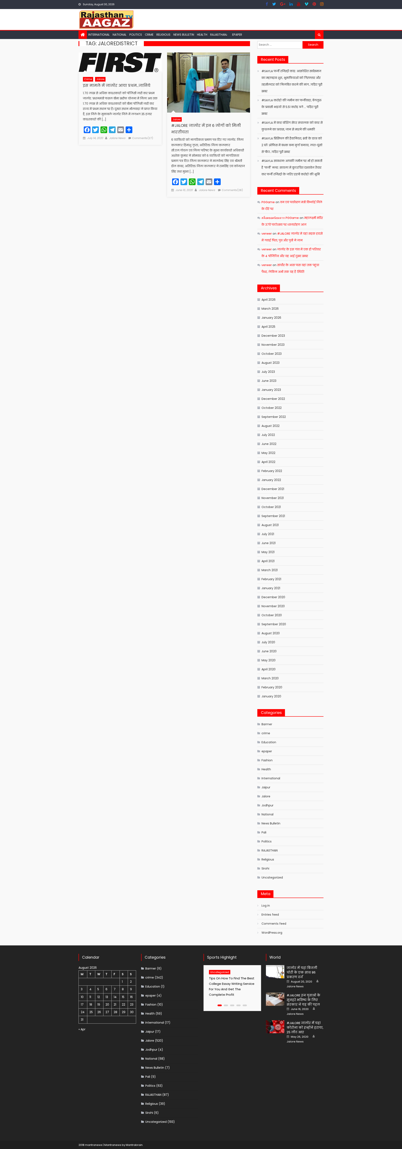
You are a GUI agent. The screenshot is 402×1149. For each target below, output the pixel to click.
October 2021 (271, 507)
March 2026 (270, 309)
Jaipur (266, 787)
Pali (264, 832)
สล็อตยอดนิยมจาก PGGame (280, 218)
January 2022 (271, 480)
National (119, 34)
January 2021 (271, 588)
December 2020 (273, 597)
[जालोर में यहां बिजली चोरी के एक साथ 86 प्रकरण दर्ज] (275, 971)
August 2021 (270, 525)
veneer (267, 233)
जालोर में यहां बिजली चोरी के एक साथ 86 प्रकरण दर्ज (302, 972)
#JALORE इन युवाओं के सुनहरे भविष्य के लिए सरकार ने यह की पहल (303, 1000)
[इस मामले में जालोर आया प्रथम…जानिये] (120, 62)
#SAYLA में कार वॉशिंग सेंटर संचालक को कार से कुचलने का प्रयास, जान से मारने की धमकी (292, 126)
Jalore (100, 79)
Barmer (267, 724)
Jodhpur (267, 805)
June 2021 (269, 543)
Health (202, 34)
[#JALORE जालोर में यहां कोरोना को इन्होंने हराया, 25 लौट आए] (275, 1026)
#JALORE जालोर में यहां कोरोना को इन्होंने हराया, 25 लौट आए (305, 1027)
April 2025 (268, 327)
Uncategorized (272, 877)
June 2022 (269, 444)
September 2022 (274, 417)
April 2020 (269, 669)
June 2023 (269, 381)
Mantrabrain (134, 1145)
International (99, 34)
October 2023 (272, 354)
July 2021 (268, 534)
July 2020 (268, 642)
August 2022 (271, 426)
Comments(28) (232, 190)
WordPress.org (272, 933)
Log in (266, 905)
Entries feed (270, 914)
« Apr (82, 1029)
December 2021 (273, 489)
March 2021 (270, 570)
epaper (267, 751)
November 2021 (273, 498)
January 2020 (271, 696)
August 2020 (271, 633)
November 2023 (273, 345)
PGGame (268, 202)
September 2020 (274, 624)
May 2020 (269, 660)
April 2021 (268, 561)
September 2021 (273, 516)
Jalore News (117, 138)
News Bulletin (183, 34)
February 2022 (272, 471)
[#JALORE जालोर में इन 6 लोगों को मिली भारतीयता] (208, 82)
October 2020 (272, 615)
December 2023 (273, 336)
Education (269, 742)
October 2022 (272, 408)
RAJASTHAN (218, 34)
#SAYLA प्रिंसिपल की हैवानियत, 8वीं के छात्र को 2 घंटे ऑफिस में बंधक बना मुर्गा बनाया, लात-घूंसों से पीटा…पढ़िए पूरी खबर (292, 145)
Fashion (267, 760)
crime (149, 34)
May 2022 (268, 453)
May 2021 (268, 552)
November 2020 (273, 606)
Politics (135, 34)
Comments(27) (142, 138)
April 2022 (268, 462)
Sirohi (265, 868)
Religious (163, 34)
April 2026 (269, 300)
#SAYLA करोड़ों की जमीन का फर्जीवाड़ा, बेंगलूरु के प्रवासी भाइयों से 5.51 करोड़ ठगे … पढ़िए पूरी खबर (292, 107)
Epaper (237, 34)
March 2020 (270, 678)
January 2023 (271, 390)
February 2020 (272, 687)
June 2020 (269, 651)
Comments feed (274, 924)
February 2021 (271, 579)
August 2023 (271, 363)
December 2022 (273, 399)
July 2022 (268, 435)
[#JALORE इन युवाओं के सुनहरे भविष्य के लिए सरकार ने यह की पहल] (275, 999)
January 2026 (271, 318)
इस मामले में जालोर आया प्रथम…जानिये (116, 85)
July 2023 (268, 372)
